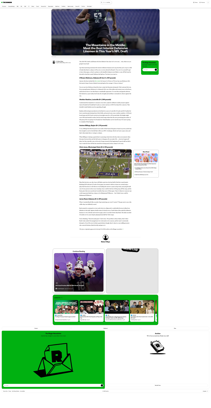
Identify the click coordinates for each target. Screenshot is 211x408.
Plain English (89, 6)
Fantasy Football (59, 315)
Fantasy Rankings (11, 6)
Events (37, 6)
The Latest (4, 6)
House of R (77, 6)
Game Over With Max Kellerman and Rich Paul (114, 319)
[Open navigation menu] (208, 2)
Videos (196, 2)
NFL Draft (134, 315)
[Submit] (156, 70)
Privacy (9, 391)
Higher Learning (70, 6)
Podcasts (203, 2)
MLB (25, 6)
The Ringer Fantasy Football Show (61, 319)
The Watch (63, 6)
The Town (83, 6)
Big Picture (57, 6)
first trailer (97, 81)
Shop (175, 328)
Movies (33, 6)
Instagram (204, 391)
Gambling (84, 315)
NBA (17, 6)
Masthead (105, 328)
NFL (21, 6)
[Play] (91, 307)
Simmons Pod (43, 6)
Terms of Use (5, 391)
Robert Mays (60, 61)
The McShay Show (134, 319)
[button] (106, 2)
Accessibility (22, 391)
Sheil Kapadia (61, 288)
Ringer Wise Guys (83, 319)
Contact (36, 328)
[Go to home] (6, 2)
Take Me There (158, 385)
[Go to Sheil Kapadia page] (56, 288)
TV (28, 6)
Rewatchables (50, 6)
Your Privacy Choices (15, 391)
